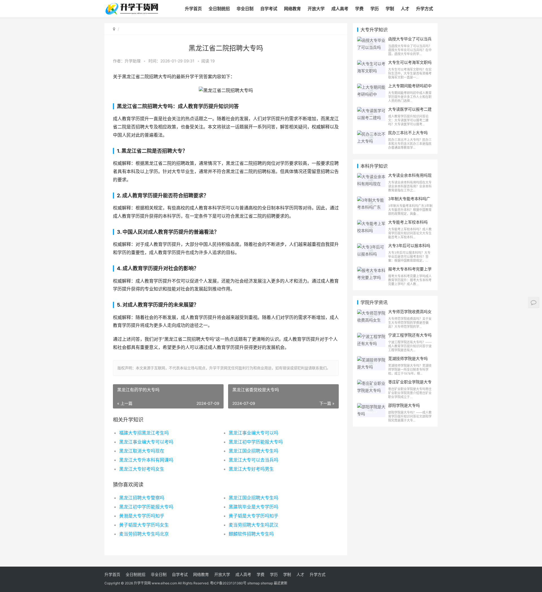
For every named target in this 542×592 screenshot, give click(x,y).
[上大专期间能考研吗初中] (371, 87)
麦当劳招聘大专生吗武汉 (253, 525)
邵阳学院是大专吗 (404, 405)
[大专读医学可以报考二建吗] (371, 110)
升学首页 (193, 8)
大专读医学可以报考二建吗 (410, 111)
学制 (390, 8)
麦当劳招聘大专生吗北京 (144, 534)
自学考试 (268, 8)
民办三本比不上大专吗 (408, 132)
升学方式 (424, 8)
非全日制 (245, 8)
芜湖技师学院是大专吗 (408, 358)
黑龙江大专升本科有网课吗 (146, 460)
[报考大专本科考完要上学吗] (371, 270)
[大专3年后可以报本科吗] (371, 246)
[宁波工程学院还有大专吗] (371, 336)
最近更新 (280, 583)
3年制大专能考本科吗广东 (409, 201)
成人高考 (339, 8)
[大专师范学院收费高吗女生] (371, 313)
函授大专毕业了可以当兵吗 (410, 41)
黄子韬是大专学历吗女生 (144, 525)
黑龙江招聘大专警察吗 (141, 498)
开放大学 (316, 8)
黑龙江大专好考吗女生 (141, 469)
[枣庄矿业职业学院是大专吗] (371, 383)
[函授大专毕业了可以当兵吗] (371, 40)
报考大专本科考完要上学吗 (410, 271)
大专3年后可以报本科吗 (409, 245)
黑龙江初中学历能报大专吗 (256, 442)
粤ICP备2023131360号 (228, 583)
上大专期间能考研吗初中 (410, 85)
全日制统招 (219, 8)
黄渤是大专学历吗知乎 (141, 516)
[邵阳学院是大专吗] (371, 406)
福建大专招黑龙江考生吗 (144, 433)
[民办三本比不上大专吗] (371, 134)
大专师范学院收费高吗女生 (410, 314)
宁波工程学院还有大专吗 (410, 335)
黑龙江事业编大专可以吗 (253, 433)
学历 (374, 8)
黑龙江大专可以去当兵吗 (253, 460)
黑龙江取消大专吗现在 (141, 451)
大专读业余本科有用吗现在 (410, 177)
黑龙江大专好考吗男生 (251, 469)
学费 (359, 8)
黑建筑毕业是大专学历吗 (253, 507)
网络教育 (292, 8)
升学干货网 (142, 583)
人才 (405, 8)
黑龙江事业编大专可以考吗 (146, 442)
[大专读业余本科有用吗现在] (371, 176)
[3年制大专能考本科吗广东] (371, 200)
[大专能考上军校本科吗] (371, 223)
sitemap (253, 583)
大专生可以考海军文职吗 (410, 62)
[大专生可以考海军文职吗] (371, 63)
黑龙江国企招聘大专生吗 (253, 451)
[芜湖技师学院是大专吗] (371, 359)
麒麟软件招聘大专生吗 (251, 534)
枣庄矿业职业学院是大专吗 (410, 384)
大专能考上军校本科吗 (408, 222)
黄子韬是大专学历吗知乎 (253, 516)
